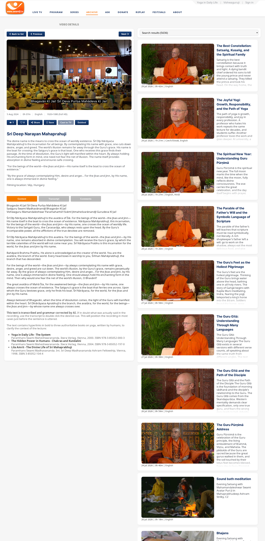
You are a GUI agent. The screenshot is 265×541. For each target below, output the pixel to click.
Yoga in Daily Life (207, 2)
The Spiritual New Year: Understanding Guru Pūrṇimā (234, 158)
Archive (92, 12)
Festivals (159, 12)
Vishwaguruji (231, 2)
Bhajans (222, 533)
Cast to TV (65, 122)
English (169, 86)
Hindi (177, 194)
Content (22, 199)
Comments (85, 199)
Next (123, 34)
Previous (37, 34)
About (177, 12)
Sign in (249, 2)
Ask (107, 12)
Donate (123, 12)
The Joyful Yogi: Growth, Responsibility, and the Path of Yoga (234, 104)
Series (74, 12)
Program (56, 12)
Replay (140, 12)
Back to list (18, 34)
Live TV (37, 12)
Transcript (54, 199)
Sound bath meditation (234, 479)
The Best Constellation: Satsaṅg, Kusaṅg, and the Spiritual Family (234, 50)
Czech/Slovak (172, 140)
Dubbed (82, 122)
